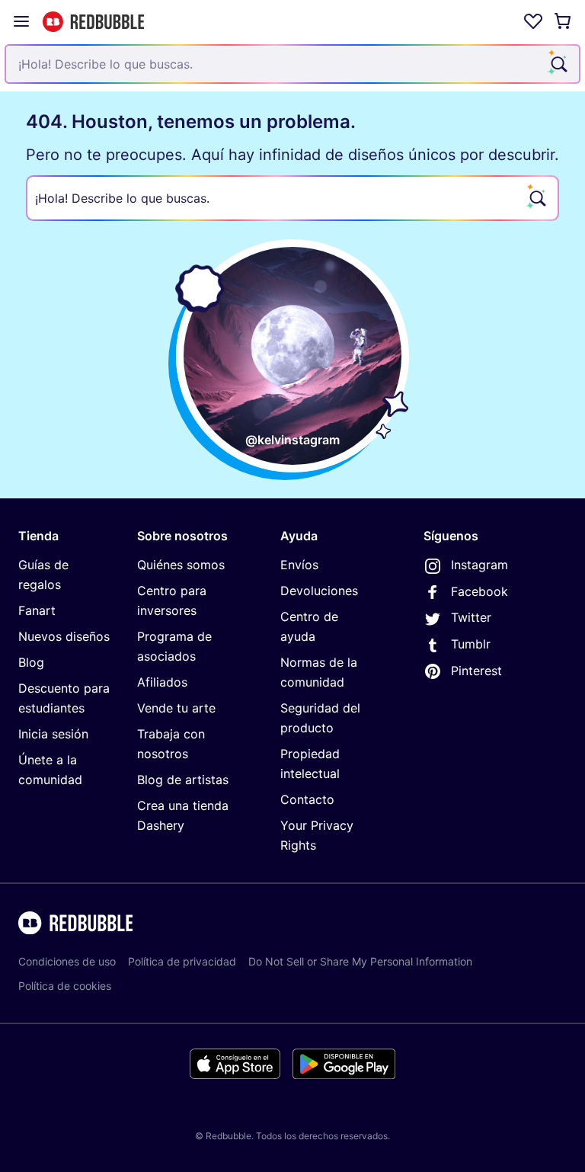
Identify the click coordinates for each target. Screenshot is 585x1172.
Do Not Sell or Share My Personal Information (360, 961)
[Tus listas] (533, 21)
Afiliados (162, 682)
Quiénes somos (181, 564)
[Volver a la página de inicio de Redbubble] (93, 21)
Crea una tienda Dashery (183, 815)
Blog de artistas (183, 779)
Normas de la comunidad (318, 672)
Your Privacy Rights (316, 835)
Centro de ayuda (309, 626)
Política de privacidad (182, 961)
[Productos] (21, 21)
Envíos (299, 564)
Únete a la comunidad (50, 769)
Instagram (479, 564)
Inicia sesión (53, 733)
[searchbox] (292, 198)
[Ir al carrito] (563, 21)
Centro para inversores (171, 600)
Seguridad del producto (320, 717)
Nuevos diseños (64, 636)
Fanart (37, 610)
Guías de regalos (43, 574)
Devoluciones (319, 590)
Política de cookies (64, 985)
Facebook (479, 591)
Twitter (471, 617)
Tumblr (471, 644)
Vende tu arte (176, 708)
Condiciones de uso (67, 961)
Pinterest (476, 670)
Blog (31, 662)
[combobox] (292, 64)
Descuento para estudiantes (64, 698)
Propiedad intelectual (310, 763)
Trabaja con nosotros (171, 743)
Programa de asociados (174, 646)
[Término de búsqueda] (557, 64)
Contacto (307, 799)
